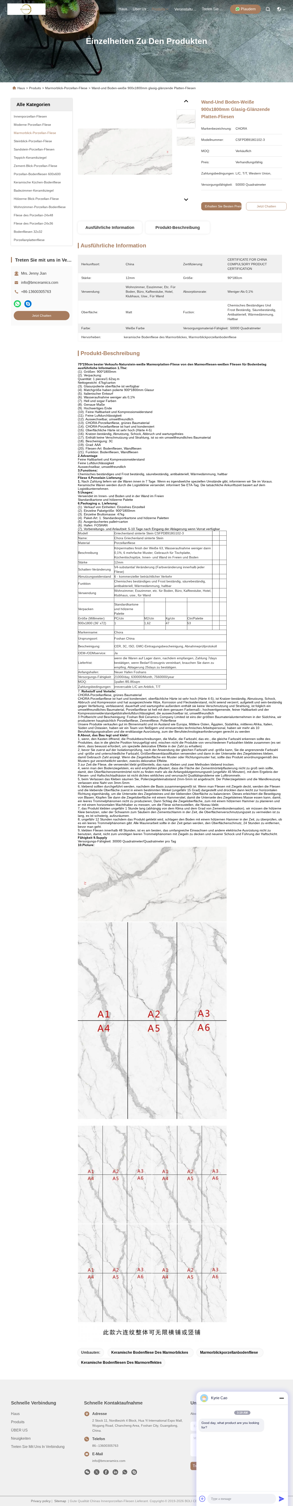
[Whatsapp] (17, 304)
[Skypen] (28, 304)
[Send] (281, 1499)
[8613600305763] (125, 1473)
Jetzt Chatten (41, 315)
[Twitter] (96, 1473)
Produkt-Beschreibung (177, 227)
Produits (35, 88)
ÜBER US (19, 1430)
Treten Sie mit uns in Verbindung (38, 1447)
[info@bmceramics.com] (134, 1473)
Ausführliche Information (109, 227)
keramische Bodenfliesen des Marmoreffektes (121, 1362)
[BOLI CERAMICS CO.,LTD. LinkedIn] (115, 1473)
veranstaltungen (185, 9)
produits (158, 9)
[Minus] (281, 1398)
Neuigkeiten (21, 1438)
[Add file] (202, 1499)
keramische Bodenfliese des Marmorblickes (149, 1352)
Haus (123, 9)
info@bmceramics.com (39, 282)
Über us (139, 9)
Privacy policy (41, 1501)
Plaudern (248, 9)
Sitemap (60, 1501)
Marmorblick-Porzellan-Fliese (66, 88)
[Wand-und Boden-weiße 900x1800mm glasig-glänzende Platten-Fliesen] (125, 151)
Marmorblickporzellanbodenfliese (229, 1352)
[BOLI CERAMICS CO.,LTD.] (26, 9)
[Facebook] (106, 1473)
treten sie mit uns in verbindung (213, 9)
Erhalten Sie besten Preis (223, 206)
